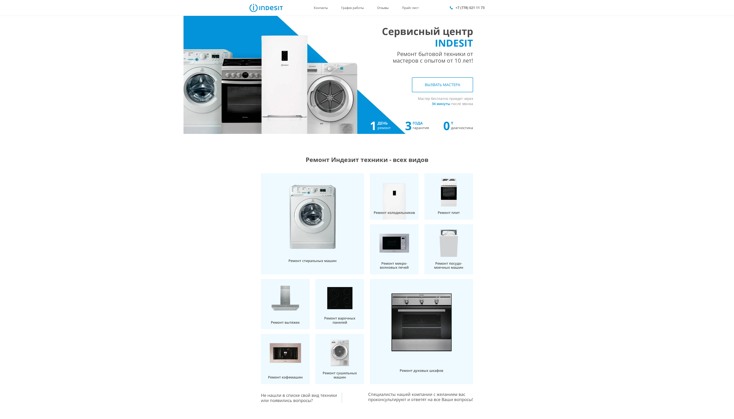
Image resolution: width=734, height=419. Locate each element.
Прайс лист (410, 7)
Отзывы (383, 7)
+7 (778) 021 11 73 (470, 8)
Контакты (321, 7)
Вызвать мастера (442, 84)
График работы (352, 7)
